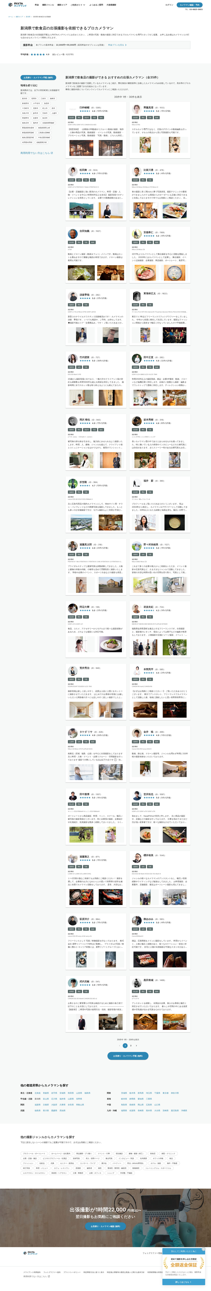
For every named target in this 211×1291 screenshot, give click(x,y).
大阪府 (54, 1104)
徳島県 (38, 1110)
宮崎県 (166, 1110)
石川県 (54, 1099)
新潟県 (28, 17)
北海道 (38, 1093)
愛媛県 (54, 1110)
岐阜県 (124, 1099)
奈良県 (71, 1104)
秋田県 (71, 1093)
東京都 (166, 1093)
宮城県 (62, 1093)
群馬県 (141, 1093)
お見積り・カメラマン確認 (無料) (105, 1226)
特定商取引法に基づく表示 (94, 1272)
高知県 (62, 1110)
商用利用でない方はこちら (35, 153)
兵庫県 (62, 1104)
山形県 (79, 1093)
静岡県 (132, 1099)
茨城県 (124, 1093)
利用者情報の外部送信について (159, 1272)
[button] (25, 98)
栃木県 (132, 1093)
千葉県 (157, 1093)
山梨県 (71, 1099)
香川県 (46, 1110)
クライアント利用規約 (32, 1272)
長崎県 (141, 1110)
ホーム (10, 17)
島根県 (132, 1104)
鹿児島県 (175, 1110)
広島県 (149, 1104)
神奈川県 (175, 1093)
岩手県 (54, 1093)
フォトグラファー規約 (52, 1272)
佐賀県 (132, 1110)
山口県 (157, 1104)
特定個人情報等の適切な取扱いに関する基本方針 (126, 1272)
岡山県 (141, 1104)
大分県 (157, 1110)
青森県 (46, 1093)
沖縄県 (184, 1110)
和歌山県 (80, 1104)
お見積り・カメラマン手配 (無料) (38, 77)
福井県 (62, 1099)
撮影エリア (19, 17)
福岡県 (124, 1110)
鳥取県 (124, 1104)
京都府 (46, 1104)
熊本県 (149, 1110)
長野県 (79, 1099)
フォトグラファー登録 (152, 1253)
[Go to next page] (136, 1045)
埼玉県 (149, 1093)
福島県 (87, 1093)
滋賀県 (38, 1104)
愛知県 (141, 1099)
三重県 (149, 1099)
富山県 (46, 1099)
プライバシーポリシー (72, 1272)
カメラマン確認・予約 (189, 5)
